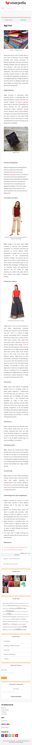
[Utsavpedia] (16, 3)
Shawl (7, 629)
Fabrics (4, 611)
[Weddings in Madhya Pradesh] (11, 576)
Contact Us (4, 720)
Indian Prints (15, 564)
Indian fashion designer (9, 616)
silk (15, 630)
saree (24, 626)
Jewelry (6, 624)
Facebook (22, 555)
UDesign (3, 712)
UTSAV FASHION (19, 742)
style (18, 629)
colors (28, 605)
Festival (26, 611)
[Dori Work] (11, 582)
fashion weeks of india (19, 611)
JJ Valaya (6, 659)
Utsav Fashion (5, 710)
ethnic (20, 608)
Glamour (4, 614)
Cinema (20, 605)
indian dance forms (16, 614)
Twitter (29, 555)
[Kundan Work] (17, 582)
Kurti (10, 624)
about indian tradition (8, 603)
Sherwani (11, 629)
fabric (24, 608)
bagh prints (8, 564)
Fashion (10, 611)
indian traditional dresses (10, 621)
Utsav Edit (4, 714)
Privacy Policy (5, 727)
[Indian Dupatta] (23, 582)
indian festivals (20, 616)
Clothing (24, 605)
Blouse (6, 605)
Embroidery (12, 608)
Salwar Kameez (17, 627)
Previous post (8, 20)
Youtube (16, 735)
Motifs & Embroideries (14, 558)
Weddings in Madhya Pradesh (11, 645)
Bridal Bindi (7, 641)
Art (3, 605)
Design (4, 608)
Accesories (16, 603)
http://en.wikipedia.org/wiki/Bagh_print (15, 547)
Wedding (23, 629)
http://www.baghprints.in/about (13, 550)
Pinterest (6, 735)
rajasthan (19, 624)
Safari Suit (6, 650)
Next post (23, 20)
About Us (3, 708)
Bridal (15, 605)
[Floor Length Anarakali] (5, 588)
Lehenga (14, 624)
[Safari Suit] (17, 576)
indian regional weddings (19, 619)
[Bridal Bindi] (5, 576)
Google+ (25, 555)
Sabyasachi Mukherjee (10, 654)
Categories (2, 8)
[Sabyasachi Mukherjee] (23, 576)
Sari (4, 629)
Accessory (26, 603)
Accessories (21, 603)
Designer (7, 608)
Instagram (13, 735)
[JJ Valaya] (5, 582)
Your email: (4, 670)
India (9, 613)
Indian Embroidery (24, 614)
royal (11, 627)
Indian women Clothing (23, 621)
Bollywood (11, 606)
